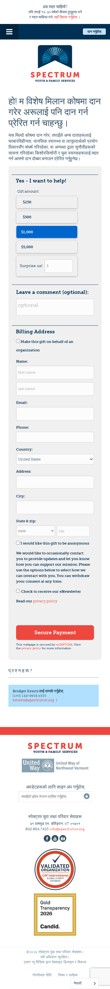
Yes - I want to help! (41, 181)
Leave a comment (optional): (52, 292)
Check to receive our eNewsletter (51, 591)
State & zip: (26, 521)
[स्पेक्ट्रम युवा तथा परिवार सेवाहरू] (55, 62)
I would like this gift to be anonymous (55, 543)
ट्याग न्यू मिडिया (34, 962)
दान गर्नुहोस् (94, 32)
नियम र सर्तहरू (68, 975)
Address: (23, 471)
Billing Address (35, 332)
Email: (22, 402)
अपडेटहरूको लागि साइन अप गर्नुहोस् (55, 787)
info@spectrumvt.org (67, 829)
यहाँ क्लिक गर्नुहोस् (65, 17)
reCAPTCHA (64, 644)
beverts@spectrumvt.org (33, 700)
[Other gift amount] (47, 265)
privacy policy (45, 601)
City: (20, 496)
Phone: (22, 427)
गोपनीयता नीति (41, 975)
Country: (24, 449)
